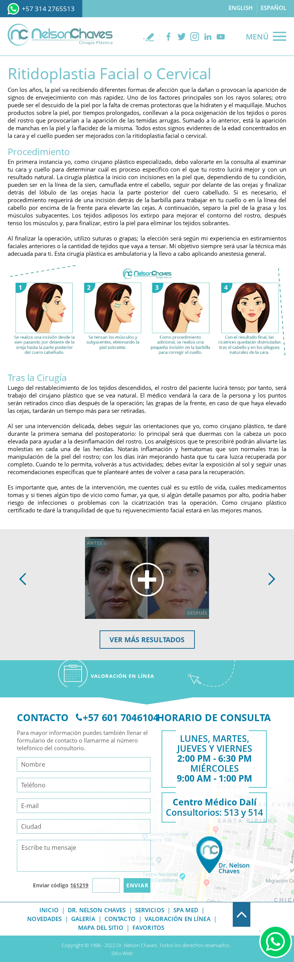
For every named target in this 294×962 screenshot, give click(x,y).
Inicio (49, 910)
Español (273, 7)
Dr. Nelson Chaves (97, 910)
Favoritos (148, 927)
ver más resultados (147, 639)
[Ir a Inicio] (60, 35)
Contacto (120, 919)
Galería (83, 919)
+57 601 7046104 (120, 717)
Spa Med (185, 910)
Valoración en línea (178, 919)
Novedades (44, 919)
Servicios (149, 910)
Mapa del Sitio (100, 927)
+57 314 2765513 (48, 8)
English (241, 7)
